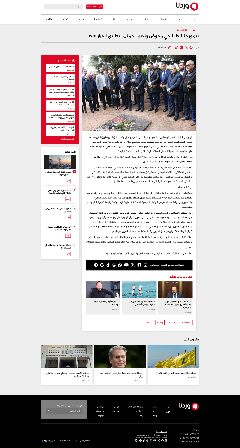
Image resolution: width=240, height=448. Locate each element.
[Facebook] (191, 47)
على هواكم (100, 411)
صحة (147, 19)
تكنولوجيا (98, 19)
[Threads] (114, 265)
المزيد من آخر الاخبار (67, 139)
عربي (100, 6)
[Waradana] (187, 6)
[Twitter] (186, 47)
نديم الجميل (172, 322)
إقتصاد (163, 19)
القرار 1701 (148, 322)
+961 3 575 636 (161, 435)
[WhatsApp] (120, 265)
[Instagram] (145, 265)
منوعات (130, 19)
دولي (179, 19)
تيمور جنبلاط (186, 322)
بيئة (114, 19)
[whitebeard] (47, 441)
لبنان (193, 30)
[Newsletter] (48, 411)
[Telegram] (96, 265)
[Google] (102, 265)
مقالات (49, 19)
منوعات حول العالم (135, 407)
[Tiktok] (108, 265)
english (91, 6)
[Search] (81, 7)
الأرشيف (101, 415)
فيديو (65, 19)
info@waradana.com (144, 435)
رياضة (81, 19)
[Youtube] (126, 265)
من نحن (196, 430)
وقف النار (160, 322)
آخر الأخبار (100, 407)
